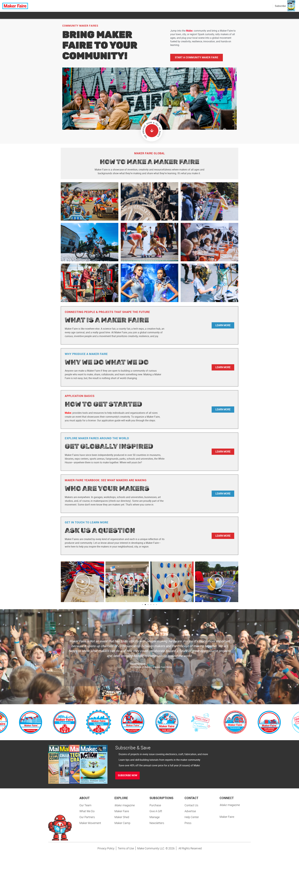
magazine (124, 805)
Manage (155, 817)
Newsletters (157, 823)
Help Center (192, 817)
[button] (63, 581)
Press (188, 823)
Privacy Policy (105, 848)
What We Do (87, 811)
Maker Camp (122, 823)
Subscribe (280, 6)
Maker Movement (90, 823)
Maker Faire (121, 811)
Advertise (190, 811)
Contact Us (191, 805)
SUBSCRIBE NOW (127, 775)
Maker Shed (121, 817)
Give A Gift (156, 811)
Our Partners (87, 817)
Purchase (155, 805)
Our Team (85, 805)
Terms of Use (126, 848)
